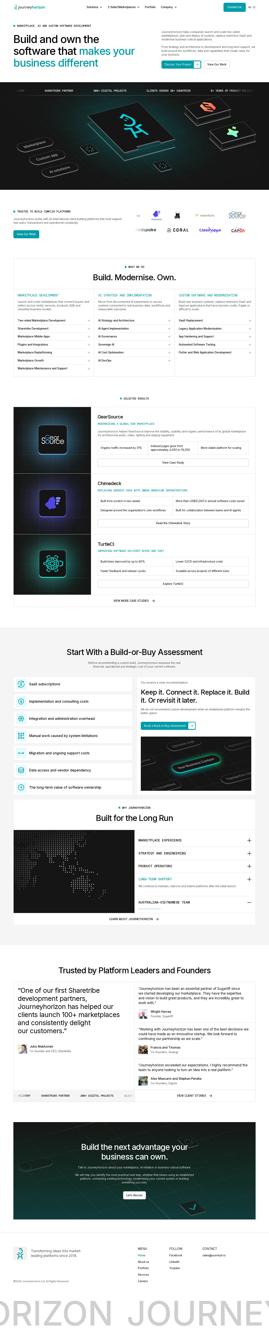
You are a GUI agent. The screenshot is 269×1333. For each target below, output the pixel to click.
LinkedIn (174, 1261)
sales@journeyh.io (214, 1255)
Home (141, 1255)
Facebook (175, 1255)
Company (167, 7)
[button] (251, 7)
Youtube (174, 1268)
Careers (143, 1281)
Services (143, 1274)
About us (143, 1261)
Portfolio (150, 7)
